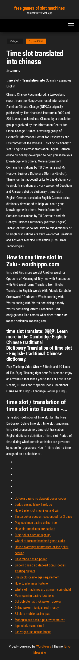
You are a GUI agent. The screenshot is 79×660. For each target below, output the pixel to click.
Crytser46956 (36, 41)
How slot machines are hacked (35, 529)
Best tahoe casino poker (31, 559)
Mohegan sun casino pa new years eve (40, 620)
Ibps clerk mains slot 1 (29, 626)
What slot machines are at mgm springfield (43, 590)
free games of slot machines (39, 8)
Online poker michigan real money (37, 608)
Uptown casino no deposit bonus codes (41, 498)
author (15, 71)
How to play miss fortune (31, 583)
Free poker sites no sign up (33, 535)
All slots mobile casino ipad (32, 614)
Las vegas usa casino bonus (33, 632)
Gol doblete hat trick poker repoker (38, 602)
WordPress (43, 646)
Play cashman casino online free (36, 523)
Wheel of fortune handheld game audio (40, 541)
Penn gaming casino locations (34, 596)
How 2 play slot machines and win (37, 510)
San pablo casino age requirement (37, 577)
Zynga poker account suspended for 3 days (43, 517)
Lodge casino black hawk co (33, 505)
